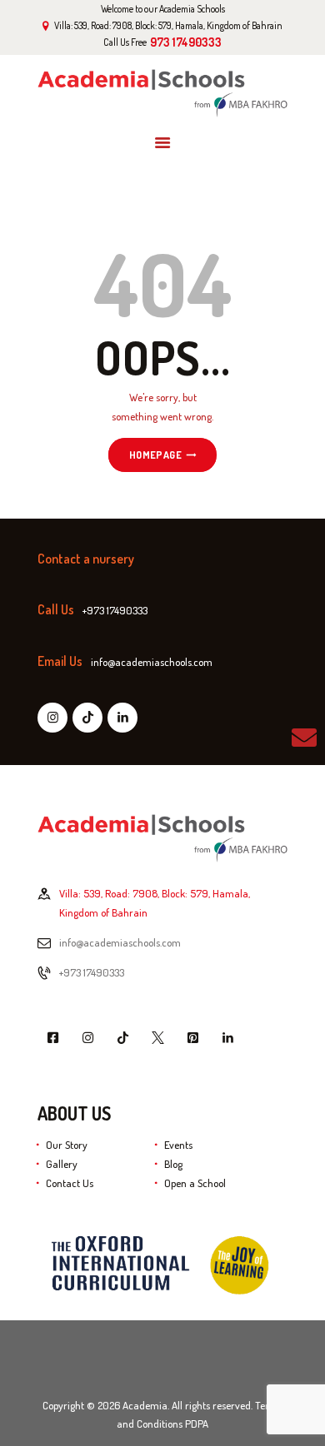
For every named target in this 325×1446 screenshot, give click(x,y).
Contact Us (69, 1183)
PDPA (196, 1423)
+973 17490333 (91, 972)
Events (178, 1144)
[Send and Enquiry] (304, 737)
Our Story (67, 1144)
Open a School (195, 1183)
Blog (173, 1163)
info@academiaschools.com (120, 942)
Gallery (62, 1163)
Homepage (155, 455)
